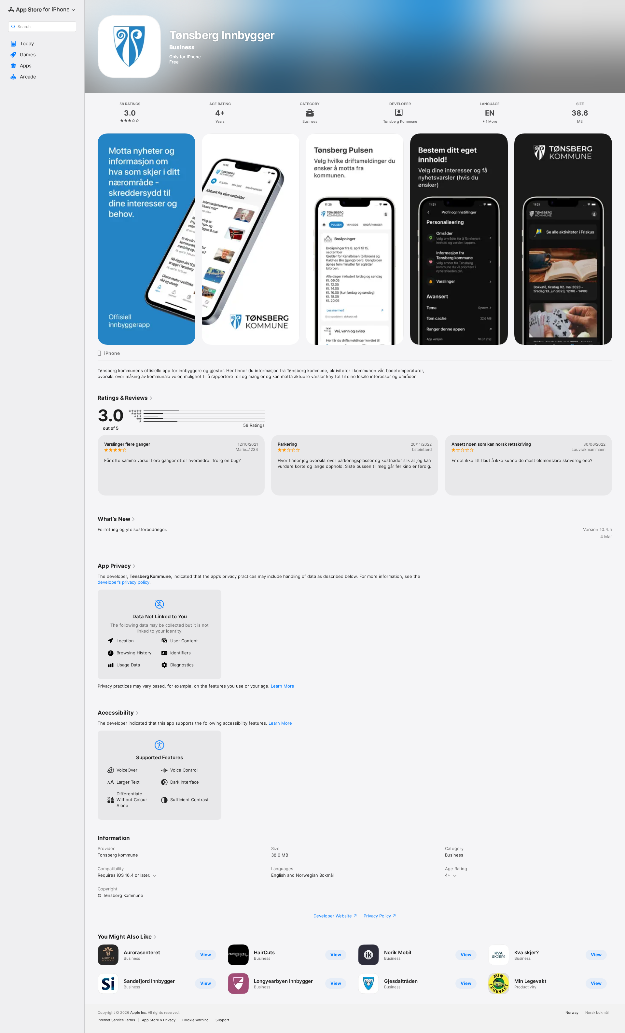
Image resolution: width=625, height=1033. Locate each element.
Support (222, 1020)
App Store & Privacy (158, 1020)
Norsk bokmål (597, 1012)
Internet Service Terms (116, 1020)
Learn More (282, 686)
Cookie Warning (195, 1020)
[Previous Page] (91, 465)
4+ (448, 875)
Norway (571, 1012)
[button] (42, 44)
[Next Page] (618, 465)
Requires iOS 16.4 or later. (124, 875)
